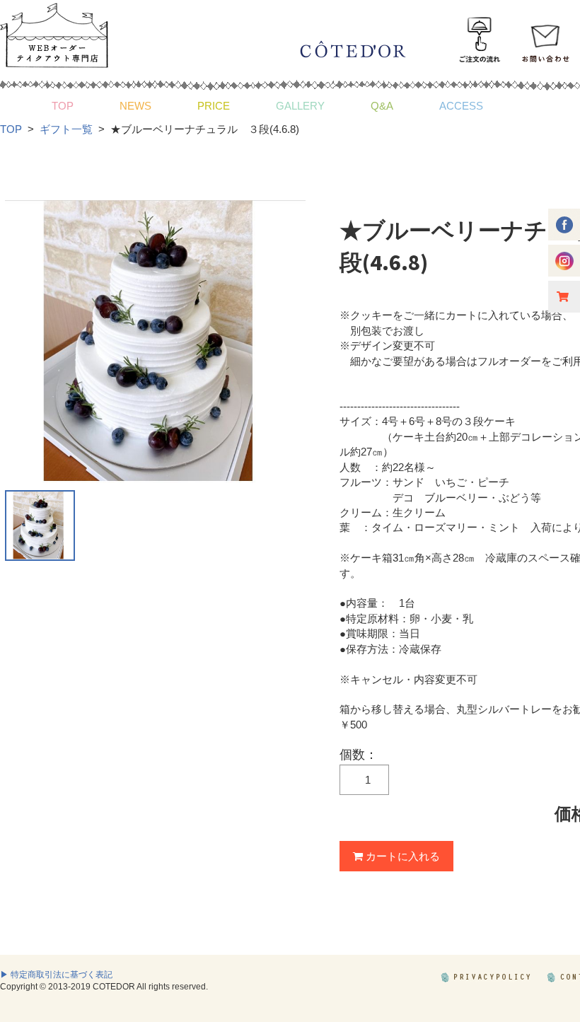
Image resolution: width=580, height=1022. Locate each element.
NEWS (135, 106)
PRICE (213, 106)
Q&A (382, 106)
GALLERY (300, 106)
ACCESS (461, 106)
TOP (63, 106)
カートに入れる (401, 856)
